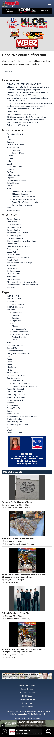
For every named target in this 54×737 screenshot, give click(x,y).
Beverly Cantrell (13, 219)
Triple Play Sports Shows (17, 424)
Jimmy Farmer (13, 222)
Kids (9, 161)
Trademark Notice (14, 419)
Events (10, 156)
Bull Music (11, 287)
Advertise (11, 310)
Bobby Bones (13, 276)
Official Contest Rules (16, 375)
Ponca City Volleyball (16, 394)
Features (10, 359)
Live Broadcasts (19, 329)
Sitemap (10, 402)
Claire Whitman (13, 279)
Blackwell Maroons (15, 345)
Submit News (12, 405)
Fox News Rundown (15, 238)
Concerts (16, 150)
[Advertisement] (27, 11)
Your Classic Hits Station (17, 233)
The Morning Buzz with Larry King (21, 241)
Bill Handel (11, 265)
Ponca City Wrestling (16, 397)
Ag (8, 136)
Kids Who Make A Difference (24, 386)
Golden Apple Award (21, 383)
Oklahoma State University (23, 197)
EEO (9, 356)
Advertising (17, 312)
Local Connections (20, 331)
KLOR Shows (12, 367)
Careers (10, 142)
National (10, 169)
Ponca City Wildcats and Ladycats (27, 202)
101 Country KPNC (14, 227)
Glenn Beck (12, 243)
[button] (49, 3)
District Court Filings (15, 145)
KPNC (9, 370)
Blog (9, 139)
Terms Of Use (13, 413)
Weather (10, 430)
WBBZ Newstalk (14, 274)
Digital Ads (16, 320)
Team (9, 411)
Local (9, 164)
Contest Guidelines (15, 351)
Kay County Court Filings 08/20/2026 (22, 122)
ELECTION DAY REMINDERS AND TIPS (24, 84)
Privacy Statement (15, 400)
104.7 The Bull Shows (16, 299)
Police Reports (13, 175)
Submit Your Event (15, 408)
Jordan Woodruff (14, 224)
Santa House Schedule (16, 180)
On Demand (12, 172)
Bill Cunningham (13, 271)
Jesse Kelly (12, 252)
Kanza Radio (12, 268)
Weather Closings (14, 433)
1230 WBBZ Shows (15, 307)
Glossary (15, 326)
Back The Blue (18, 381)
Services (15, 340)
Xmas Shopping (13, 210)
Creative (15, 318)
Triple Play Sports (14, 235)
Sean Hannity (12, 249)
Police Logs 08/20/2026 (17, 125)
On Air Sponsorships (20, 334)
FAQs (14, 323)
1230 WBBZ (12, 301)
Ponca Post (17, 166)
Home (9, 361)
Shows (10, 186)
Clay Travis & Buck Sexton (18, 246)
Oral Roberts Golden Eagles (24, 199)
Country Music (18, 153)
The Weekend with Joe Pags (19, 263)
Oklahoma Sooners (20, 194)
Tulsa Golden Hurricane (22, 205)
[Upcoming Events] (27, 487)
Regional (10, 177)
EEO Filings (27, 696)
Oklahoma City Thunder (22, 191)
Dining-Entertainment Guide (19, 353)
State (9, 207)
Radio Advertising (19, 337)
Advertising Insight (15, 134)
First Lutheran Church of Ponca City (22, 284)
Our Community (13, 378)
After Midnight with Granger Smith (21, 282)
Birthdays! (11, 342)
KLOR (9, 364)
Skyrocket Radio (33, 718)
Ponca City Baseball (15, 389)
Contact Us (12, 348)
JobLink (10, 158)
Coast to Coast (13, 254)
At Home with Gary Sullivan (18, 257)
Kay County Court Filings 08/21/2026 (22, 114)
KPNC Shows (12, 372)
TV (8, 427)
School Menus (13, 183)
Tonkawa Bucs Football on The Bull (22, 416)
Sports (10, 188)
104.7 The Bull (13, 296)
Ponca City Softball (15, 392)
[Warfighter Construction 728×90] (27, 723)
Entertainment (13, 147)
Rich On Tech (12, 260)
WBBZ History (18, 304)
